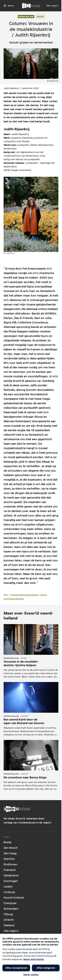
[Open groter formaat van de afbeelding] (31, 214)
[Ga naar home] (31, 6)
